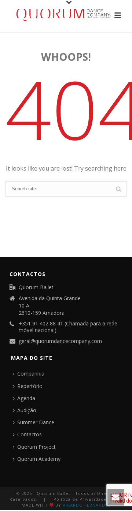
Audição (26, 410)
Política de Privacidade (80, 499)
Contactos (29, 434)
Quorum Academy (38, 458)
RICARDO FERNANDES (86, 505)
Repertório (30, 386)
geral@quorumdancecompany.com (60, 341)
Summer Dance (35, 422)
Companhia (30, 373)
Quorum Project (36, 446)
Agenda (26, 398)
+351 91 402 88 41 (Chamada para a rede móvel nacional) (68, 326)
